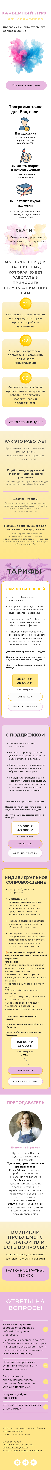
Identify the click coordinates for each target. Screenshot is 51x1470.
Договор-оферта (12, 1442)
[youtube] (17, 1462)
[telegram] (25, 1462)
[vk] (33, 1462)
